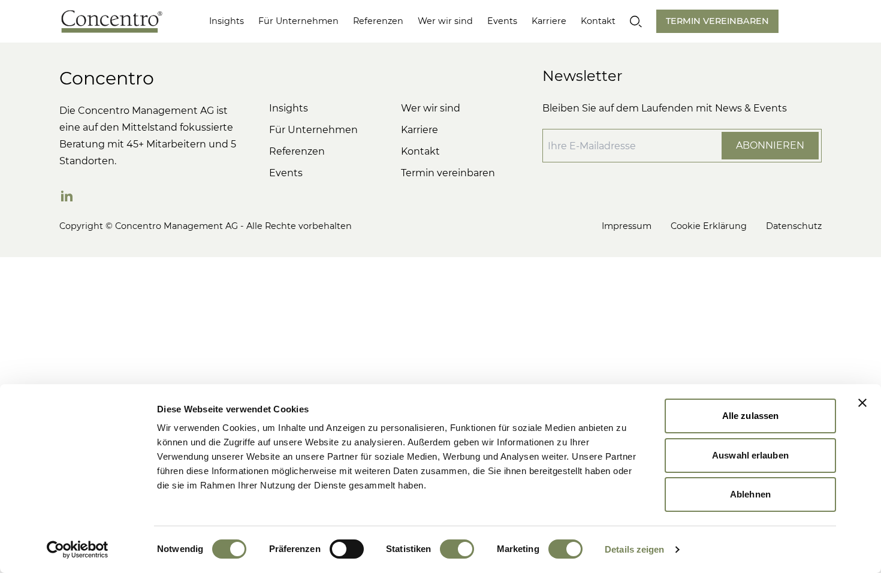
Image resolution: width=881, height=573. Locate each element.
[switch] (347, 549)
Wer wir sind (445, 21)
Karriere (549, 21)
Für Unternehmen (298, 21)
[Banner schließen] (862, 403)
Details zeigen (634, 549)
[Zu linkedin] (66, 196)
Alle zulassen (750, 416)
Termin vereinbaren (448, 173)
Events (502, 21)
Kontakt (598, 21)
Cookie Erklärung (709, 226)
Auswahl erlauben (750, 455)
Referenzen (378, 21)
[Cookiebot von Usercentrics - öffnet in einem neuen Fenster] (77, 550)
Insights (226, 21)
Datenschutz (794, 226)
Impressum (626, 226)
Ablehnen (750, 494)
